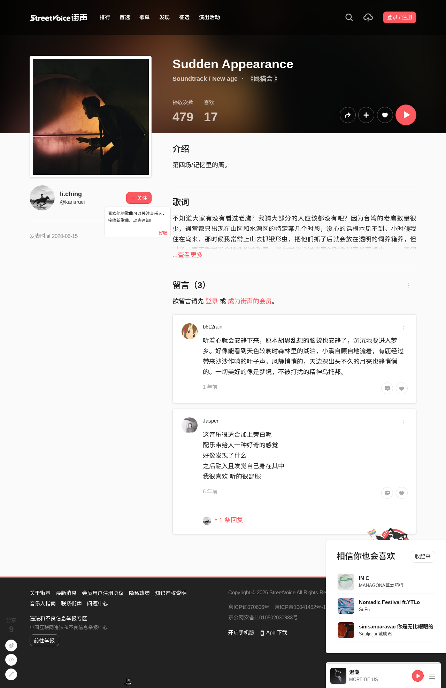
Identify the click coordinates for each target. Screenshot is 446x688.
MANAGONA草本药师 (381, 585)
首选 (125, 17)
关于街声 (40, 593)
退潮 (354, 672)
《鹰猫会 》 (263, 78)
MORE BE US (363, 679)
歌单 (144, 17)
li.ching (71, 194)
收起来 (423, 556)
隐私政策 (139, 593)
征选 (184, 17)
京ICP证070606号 (248, 607)
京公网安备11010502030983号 (263, 617)
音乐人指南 (43, 603)
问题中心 (97, 603)
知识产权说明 (170, 593)
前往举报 (44, 640)
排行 (105, 17)
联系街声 (71, 603)
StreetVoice (58, 17)
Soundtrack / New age (205, 78)
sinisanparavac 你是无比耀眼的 (396, 626)
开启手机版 (241, 632)
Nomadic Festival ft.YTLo (389, 602)
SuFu (364, 609)
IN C (364, 578)
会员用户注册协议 (103, 593)
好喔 (163, 233)
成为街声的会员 (250, 301)
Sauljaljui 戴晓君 (375, 633)
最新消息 (66, 593)
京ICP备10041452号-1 (300, 607)
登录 (212, 301)
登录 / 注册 (399, 17)
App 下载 (276, 632)
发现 (164, 17)
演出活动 (209, 17)
